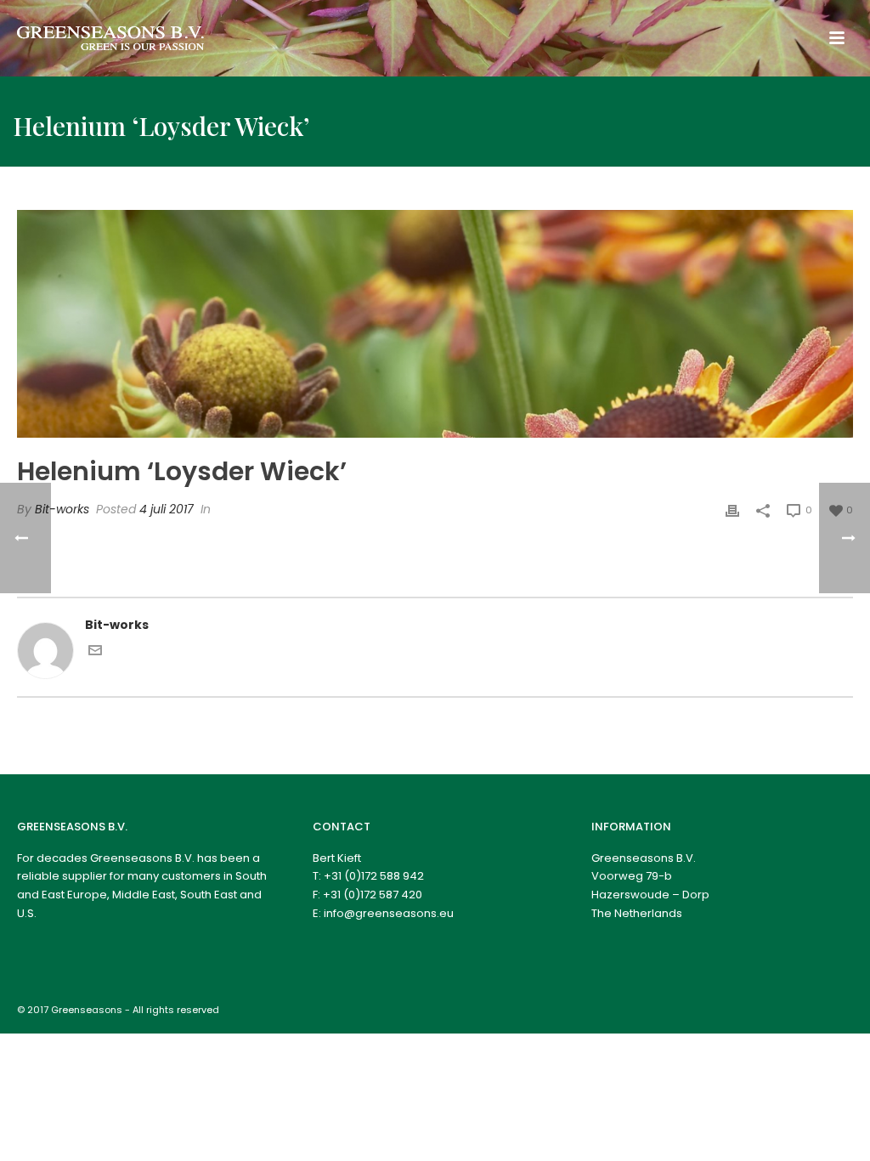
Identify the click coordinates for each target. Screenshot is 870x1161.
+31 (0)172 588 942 (374, 876)
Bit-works (62, 509)
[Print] (732, 509)
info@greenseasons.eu (389, 913)
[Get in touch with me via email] (95, 652)
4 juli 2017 (166, 509)
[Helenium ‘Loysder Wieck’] (435, 324)
